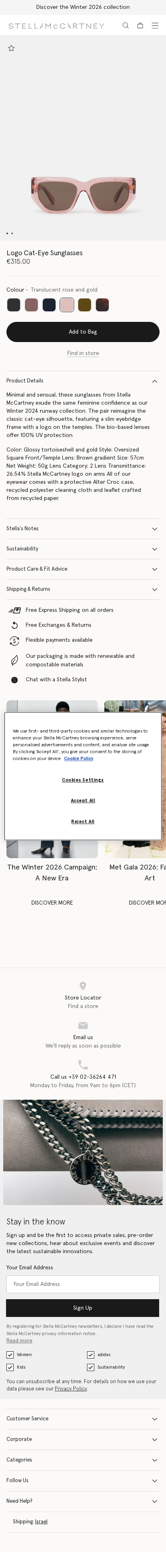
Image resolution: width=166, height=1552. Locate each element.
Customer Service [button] (27, 1419)
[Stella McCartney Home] (56, 25)
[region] (83, 776)
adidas (104, 1354)
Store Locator (83, 998)
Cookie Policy (78, 758)
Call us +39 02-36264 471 (83, 1077)
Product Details (25, 381)
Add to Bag (83, 332)
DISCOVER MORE (52, 903)
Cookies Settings (83, 780)
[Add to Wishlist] (11, 48)
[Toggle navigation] (155, 25)
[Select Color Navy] (49, 305)
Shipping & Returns (28, 589)
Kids (21, 1367)
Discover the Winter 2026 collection (83, 7)
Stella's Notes (22, 528)
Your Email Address (29, 1268)
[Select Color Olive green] (84, 305)
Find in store (83, 353)
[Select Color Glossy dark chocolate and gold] (31, 305)
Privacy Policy (71, 1389)
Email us (83, 1037)
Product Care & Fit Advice (36, 569)
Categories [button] (19, 1460)
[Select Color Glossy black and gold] (13, 305)
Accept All (83, 800)
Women (24, 1354)
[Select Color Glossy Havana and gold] (102, 305)
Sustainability (22, 549)
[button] (83, 138)
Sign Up (82, 1308)
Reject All (83, 821)
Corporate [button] (19, 1439)
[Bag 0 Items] (140, 25)
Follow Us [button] (17, 1480)
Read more (19, 1341)
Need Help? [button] (19, 1501)
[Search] (125, 25)
